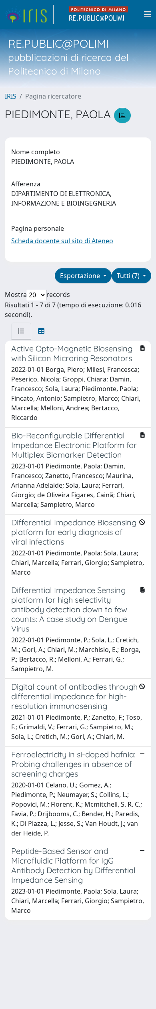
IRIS (10, 96)
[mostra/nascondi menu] (147, 14)
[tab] (21, 331)
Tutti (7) (129, 275)
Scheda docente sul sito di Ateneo (62, 240)
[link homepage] (29, 14)
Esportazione (81, 275)
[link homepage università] (99, 14)
